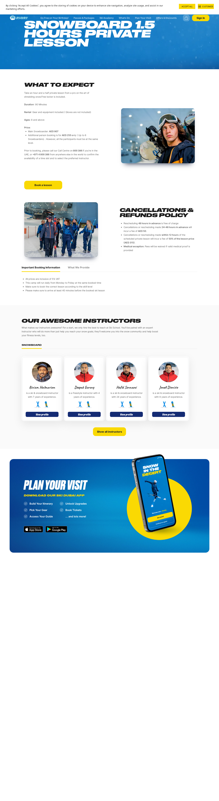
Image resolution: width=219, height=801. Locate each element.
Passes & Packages (84, 18)
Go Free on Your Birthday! (54, 18)
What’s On (124, 18)
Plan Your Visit (143, 18)
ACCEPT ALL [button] (187, 6)
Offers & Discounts (166, 18)
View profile (42, 414)
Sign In (201, 18)
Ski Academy (107, 18)
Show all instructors (109, 431)
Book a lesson (43, 185)
